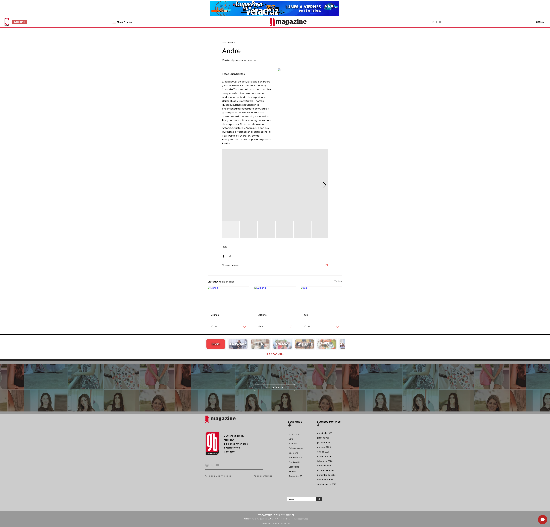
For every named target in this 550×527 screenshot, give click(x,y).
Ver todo (338, 281)
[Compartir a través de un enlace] (230, 256)
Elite (225, 247)
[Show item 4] (284, 229)
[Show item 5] (302, 229)
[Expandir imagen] (275, 185)
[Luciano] (275, 298)
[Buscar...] (319, 499)
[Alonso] (228, 298)
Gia (306, 314)
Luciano (262, 314)
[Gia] (321, 298)
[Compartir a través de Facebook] (223, 256)
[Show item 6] (320, 229)
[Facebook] (436, 22)
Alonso (215, 314)
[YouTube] (440, 22)
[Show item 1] (230, 229)
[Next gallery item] (324, 185)
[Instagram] (433, 22)
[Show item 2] (248, 229)
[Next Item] (340, 344)
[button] (19, 22)
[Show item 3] (266, 229)
